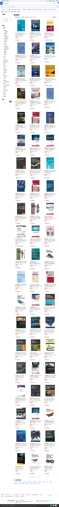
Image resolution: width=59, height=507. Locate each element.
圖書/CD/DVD (7, 11)
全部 (2, 6)
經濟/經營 (4, 70)
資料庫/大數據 (6, 38)
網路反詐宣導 (22, 496)
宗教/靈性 (4, 86)
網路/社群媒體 (6, 48)
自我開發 (4, 72)
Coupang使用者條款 (16, 494)
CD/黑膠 (4, 94)
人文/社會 (4, 77)
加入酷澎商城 (17, 496)
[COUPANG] (10, 501)
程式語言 (18, 11)
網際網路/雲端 (6, 36)
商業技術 (5, 41)
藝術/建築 (4, 75)
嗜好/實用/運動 (5, 61)
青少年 (4, 57)
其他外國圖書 (5, 90)
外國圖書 (11, 11)
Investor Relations (8, 494)
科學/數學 (4, 80)
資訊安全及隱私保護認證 (9, 496)
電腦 (15, 11)
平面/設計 (5, 35)
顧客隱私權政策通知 (35, 494)
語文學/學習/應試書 (6, 85)
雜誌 (4, 88)
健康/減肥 (4, 69)
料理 (4, 67)
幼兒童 (4, 56)
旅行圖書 (4, 93)
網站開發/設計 (6, 46)
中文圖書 (4, 91)
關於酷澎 (2, 494)
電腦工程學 (5, 49)
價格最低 (23, 17)
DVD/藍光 (4, 96)
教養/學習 (5, 33)
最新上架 (34, 17)
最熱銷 (31, 17)
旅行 (4, 73)
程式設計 (5, 52)
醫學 (4, 83)
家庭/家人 (4, 65)
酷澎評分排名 (17, 17)
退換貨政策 (22, 494)
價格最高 (27, 17)
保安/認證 (5, 40)
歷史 (4, 78)
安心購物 (41, 494)
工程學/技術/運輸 (6, 82)
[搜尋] (57, 6)
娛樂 (4, 64)
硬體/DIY (5, 54)
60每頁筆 (54, 17)
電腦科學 (5, 51)
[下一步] (41, 477)
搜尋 (10, 101)
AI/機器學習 (6, 31)
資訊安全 (2, 496)
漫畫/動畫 (4, 62)
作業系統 (5, 44)
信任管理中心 (28, 494)
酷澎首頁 (2, 11)
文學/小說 (4, 59)
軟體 (4, 43)
